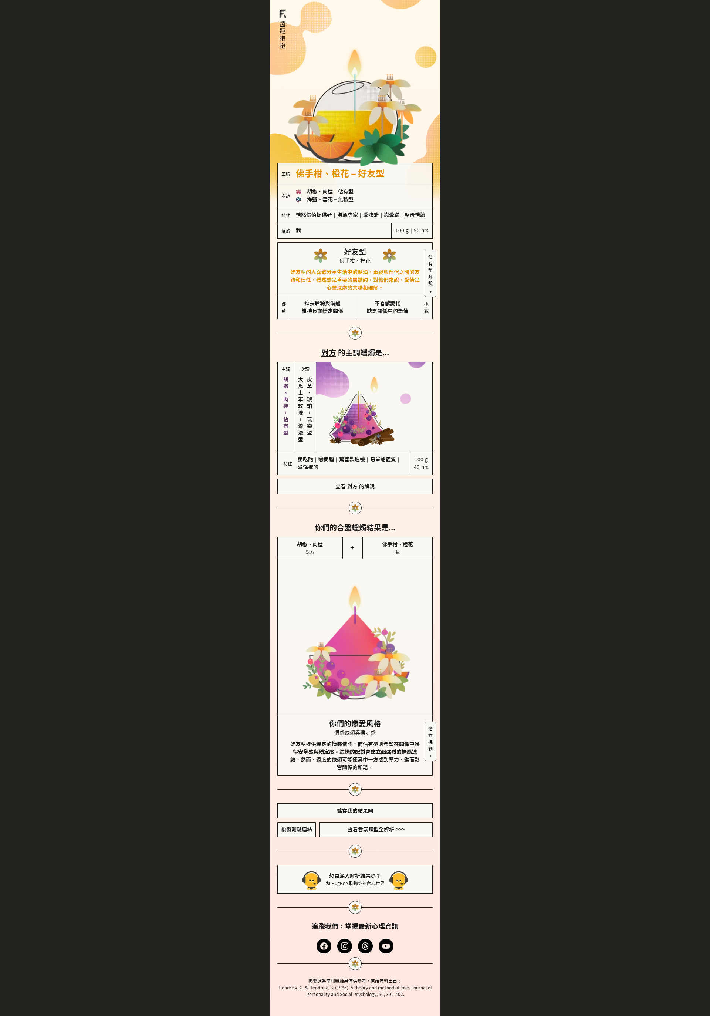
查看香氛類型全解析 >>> (376, 829)
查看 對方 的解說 (355, 486)
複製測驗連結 (296, 829)
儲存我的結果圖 (355, 810)
